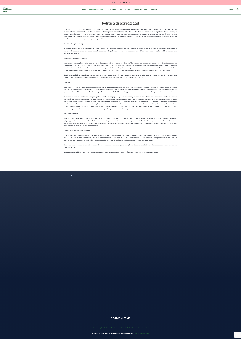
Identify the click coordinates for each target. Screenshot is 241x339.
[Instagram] (121, 2)
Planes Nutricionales (114, 10)
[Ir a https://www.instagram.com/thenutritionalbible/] (118, 322)
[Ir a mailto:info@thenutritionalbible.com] (122, 322)
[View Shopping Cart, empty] (236, 9)
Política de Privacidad (119, 328)
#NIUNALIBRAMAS (96, 10)
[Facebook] (127, 2)
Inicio (84, 10)
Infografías (155, 10)
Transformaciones (140, 10)
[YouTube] (124, 2)
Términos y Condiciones (101, 328)
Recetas (127, 10)
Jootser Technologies (141, 333)
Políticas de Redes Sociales (139, 328)
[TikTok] (129, 2)
